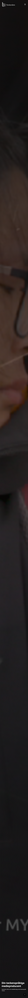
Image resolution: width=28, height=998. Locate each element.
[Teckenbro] (8, 4)
